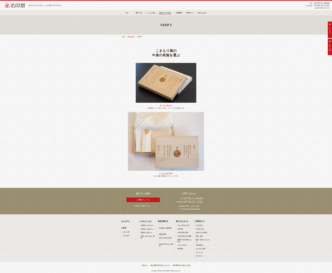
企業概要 (179, 13)
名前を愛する (163, 221)
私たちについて (182, 221)
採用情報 (180, 248)
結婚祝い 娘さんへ (146, 232)
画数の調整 (162, 234)
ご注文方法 (199, 225)
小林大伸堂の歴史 (183, 232)
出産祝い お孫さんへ (147, 229)
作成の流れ (131, 37)
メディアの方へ (182, 245)
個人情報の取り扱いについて (160, 265)
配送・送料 (199, 236)
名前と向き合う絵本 (165, 237)
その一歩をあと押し (183, 225)
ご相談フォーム (143, 200)
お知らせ (145, 265)
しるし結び (126, 235)
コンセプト (125, 221)
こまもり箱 (126, 232)
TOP (126, 13)
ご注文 (123, 228)
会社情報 (180, 229)
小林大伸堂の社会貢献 (184, 236)
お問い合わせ (202, 13)
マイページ (330, 29)
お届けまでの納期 (201, 232)
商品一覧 (139, 13)
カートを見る (330, 46)
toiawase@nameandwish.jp (191, 209)
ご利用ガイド (189, 13)
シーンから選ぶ (150, 13)
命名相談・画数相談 (165, 228)
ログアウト (199, 255)
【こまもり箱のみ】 (166, 105)
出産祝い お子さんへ (147, 225)
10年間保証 (199, 245)
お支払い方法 (200, 229)
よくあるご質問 (201, 248)
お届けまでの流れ (165, 13)
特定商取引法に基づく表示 (181, 265)
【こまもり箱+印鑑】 (166, 173)
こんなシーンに (145, 221)
